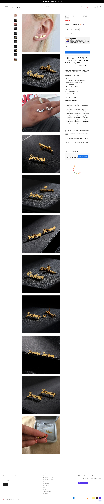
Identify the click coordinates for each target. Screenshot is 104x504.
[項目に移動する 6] (15, 37)
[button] (77, 24)
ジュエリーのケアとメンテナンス (49, 479)
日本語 (18, 499)
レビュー (55, 6)
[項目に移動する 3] (15, 24)
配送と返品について (46, 483)
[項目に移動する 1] (15, 15)
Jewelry (25, 6)
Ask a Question (84, 156)
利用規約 (44, 489)
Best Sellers (40, 6)
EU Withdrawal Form (47, 491)
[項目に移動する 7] (15, 41)
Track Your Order (64, 6)
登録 (5, 484)
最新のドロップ (49, 6)
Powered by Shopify (51, 499)
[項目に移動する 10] (15, 54)
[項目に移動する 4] (15, 28)
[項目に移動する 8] (15, 46)
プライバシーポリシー (47, 485)
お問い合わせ (45, 493)
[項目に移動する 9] (15, 50)
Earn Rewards (75, 6)
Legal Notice (45, 487)
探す (43, 481)
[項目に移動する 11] (15, 59)
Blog (44, 475)
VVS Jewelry (71, 84)
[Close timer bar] (102, 1)
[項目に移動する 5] (15, 33)
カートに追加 (77, 52)
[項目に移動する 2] (15, 20)
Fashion (32, 6)
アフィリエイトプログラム (48, 477)
